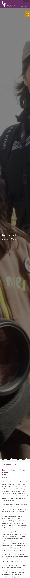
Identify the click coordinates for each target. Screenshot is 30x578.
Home (3, 464)
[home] (9, 4)
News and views (11, 464)
